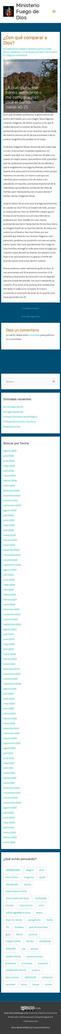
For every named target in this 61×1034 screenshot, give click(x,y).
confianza (40, 898)
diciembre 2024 (11, 550)
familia (49, 920)
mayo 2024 (9, 584)
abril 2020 (8, 827)
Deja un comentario (17, 55)
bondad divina (10, 48)
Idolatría (31, 48)
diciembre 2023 (11, 609)
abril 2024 (8, 589)
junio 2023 (8, 639)
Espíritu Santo (14, 919)
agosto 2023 (9, 629)
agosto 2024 (9, 569)
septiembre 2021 (11, 743)
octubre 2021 (10, 738)
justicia (41, 48)
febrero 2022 (10, 718)
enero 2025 (9, 545)
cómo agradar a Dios (18, 912)
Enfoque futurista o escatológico (20, 416)
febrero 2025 (10, 540)
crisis (41, 905)
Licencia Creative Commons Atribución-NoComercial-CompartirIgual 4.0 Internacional (32, 1017)
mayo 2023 (9, 644)
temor (24, 984)
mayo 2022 (9, 703)
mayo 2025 (9, 525)
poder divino (13, 956)
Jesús (19, 934)
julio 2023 (8, 634)
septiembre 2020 (12, 802)
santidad (10, 984)
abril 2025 (8, 530)
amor (41, 870)
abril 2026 (8, 470)
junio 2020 (9, 817)
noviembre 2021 (11, 733)
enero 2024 (9, 604)
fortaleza (19, 927)
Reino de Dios (12, 977)
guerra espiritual (38, 927)
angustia (29, 877)
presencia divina (34, 956)
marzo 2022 (9, 713)
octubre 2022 (10, 678)
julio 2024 (8, 574)
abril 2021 (8, 768)
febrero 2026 (10, 480)
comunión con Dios (17, 898)
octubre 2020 (10, 797)
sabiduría (30, 977)
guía (8, 934)
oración (11, 948)
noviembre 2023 (11, 614)
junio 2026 (8, 460)
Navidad (30, 941)
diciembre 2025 (11, 490)
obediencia (45, 941)
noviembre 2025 (11, 495)
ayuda (42, 877)
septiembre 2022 (12, 683)
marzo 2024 (9, 594)
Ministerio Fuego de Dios (28, 11)
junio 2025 (8, 520)
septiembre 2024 (12, 564)
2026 (38, 1008)
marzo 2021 (9, 773)
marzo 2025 (9, 535)
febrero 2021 (9, 778)
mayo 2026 (9, 465)
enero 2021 (8, 783)
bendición (12, 884)
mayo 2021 (8, 763)
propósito (43, 963)
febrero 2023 (10, 659)
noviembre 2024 (11, 555)
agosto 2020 (10, 807)
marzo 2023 (9, 654)
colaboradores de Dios (16, 891)
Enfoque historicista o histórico (19, 421)
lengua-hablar (13, 941)
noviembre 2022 (11, 674)
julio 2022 (8, 693)
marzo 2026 (9, 475)
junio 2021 (8, 758)
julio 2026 (8, 455)
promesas (27, 963)
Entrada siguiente (30, 316)
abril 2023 (8, 649)
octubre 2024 (10, 560)
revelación (15, 52)
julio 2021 (8, 753)
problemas (11, 963)
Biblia (27, 884)
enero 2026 (9, 485)
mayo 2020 (9, 822)
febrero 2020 (10, 837)
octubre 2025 (10, 500)
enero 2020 (9, 842)
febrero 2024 (10, 599)
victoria (48, 984)
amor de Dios (12, 877)
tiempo (35, 984)
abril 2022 (8, 708)
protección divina (16, 970)
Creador (23, 48)
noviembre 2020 (11, 792)
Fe (7, 927)
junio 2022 (8, 698)
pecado (34, 949)
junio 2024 (8, 579)
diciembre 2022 (11, 669)
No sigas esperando (13, 412)
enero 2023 (9, 664)
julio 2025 (8, 515)
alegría (30, 870)
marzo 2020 (9, 832)
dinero (39, 912)
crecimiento (26, 905)
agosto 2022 (9, 688)
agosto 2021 (9, 748)
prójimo (36, 970)
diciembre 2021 (11, 728)
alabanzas (13, 870)
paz (23, 948)
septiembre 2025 (12, 505)
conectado (34, 335)
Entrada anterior (30, 308)
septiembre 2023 (12, 624)
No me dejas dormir (13, 407)
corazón (10, 905)
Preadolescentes (11, 426)
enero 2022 (9, 723)
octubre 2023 (10, 619)
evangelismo (34, 920)
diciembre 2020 (11, 788)
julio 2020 (8, 812)
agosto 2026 (9, 450)
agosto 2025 (9, 510)
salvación (47, 977)
